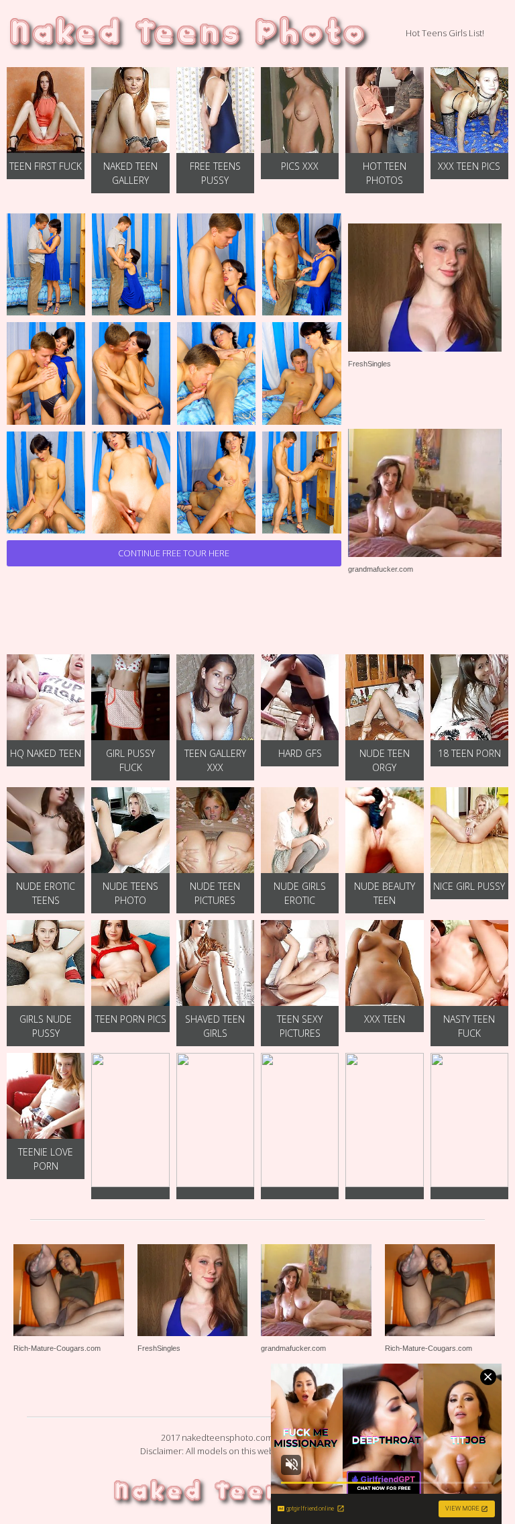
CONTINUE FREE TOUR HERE (173, 553)
